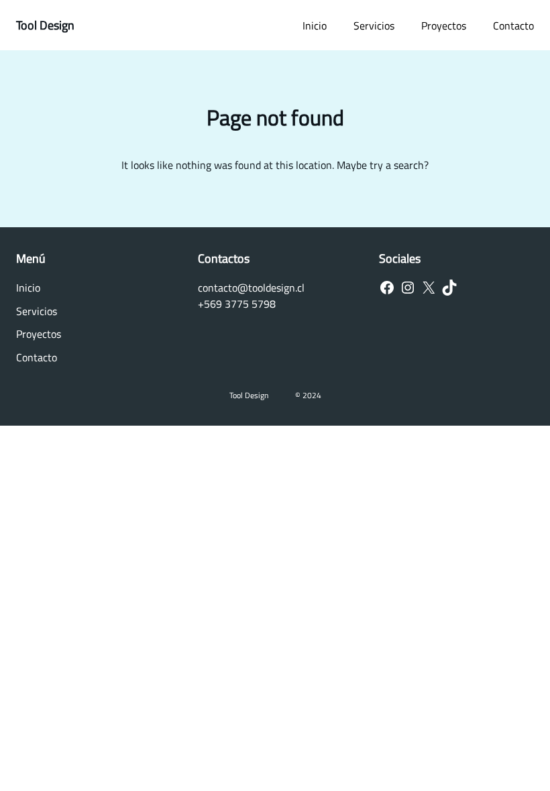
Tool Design (45, 25)
